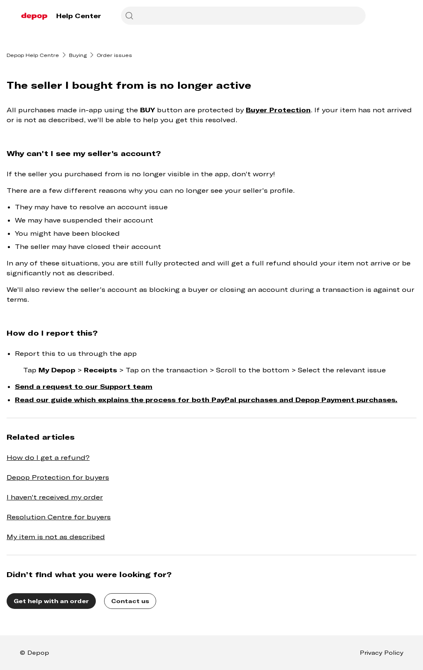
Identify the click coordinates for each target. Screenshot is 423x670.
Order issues (114, 55)
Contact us (130, 600)
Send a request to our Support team (83, 386)
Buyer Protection (278, 110)
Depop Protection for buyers (58, 477)
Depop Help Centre (33, 55)
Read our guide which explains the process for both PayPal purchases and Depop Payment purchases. (206, 399)
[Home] (35, 15)
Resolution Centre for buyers (59, 517)
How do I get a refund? (48, 457)
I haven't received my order (55, 497)
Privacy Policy (381, 652)
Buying (78, 55)
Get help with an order (51, 600)
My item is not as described (56, 536)
